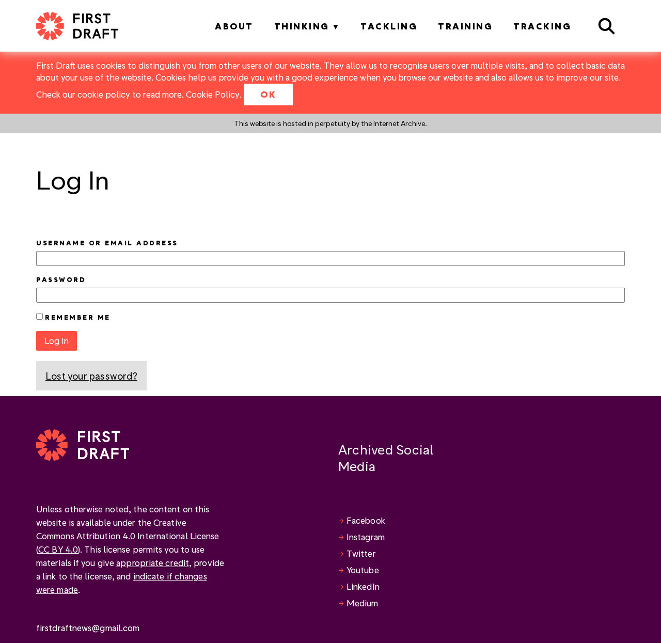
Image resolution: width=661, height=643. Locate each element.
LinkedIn (363, 586)
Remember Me (78, 317)
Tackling (388, 26)
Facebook (366, 520)
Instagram (366, 537)
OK (268, 94)
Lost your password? (91, 375)
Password (61, 279)
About (234, 26)
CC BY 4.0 (58, 549)
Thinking (301, 26)
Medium (363, 603)
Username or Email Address (107, 242)
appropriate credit (152, 563)
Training (465, 26)
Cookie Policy (213, 94)
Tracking (542, 26)
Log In (56, 341)
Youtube (363, 570)
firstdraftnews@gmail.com (87, 628)
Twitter (361, 553)
